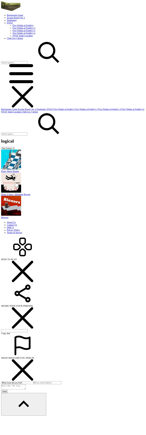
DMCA (10, 227)
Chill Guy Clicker (30, 112)
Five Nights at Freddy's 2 (24, 28)
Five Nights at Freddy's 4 (24, 33)
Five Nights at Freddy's (23, 25)
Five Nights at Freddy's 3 (24, 30)
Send (4, 391)
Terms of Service (14, 232)
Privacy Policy (13, 230)
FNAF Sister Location (23, 36)
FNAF (50, 109)
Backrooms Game (9, 109)
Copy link (5, 333)
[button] (22, 85)
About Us (11, 222)
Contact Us (12, 225)
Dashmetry (41, 109)
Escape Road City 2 (27, 109)
